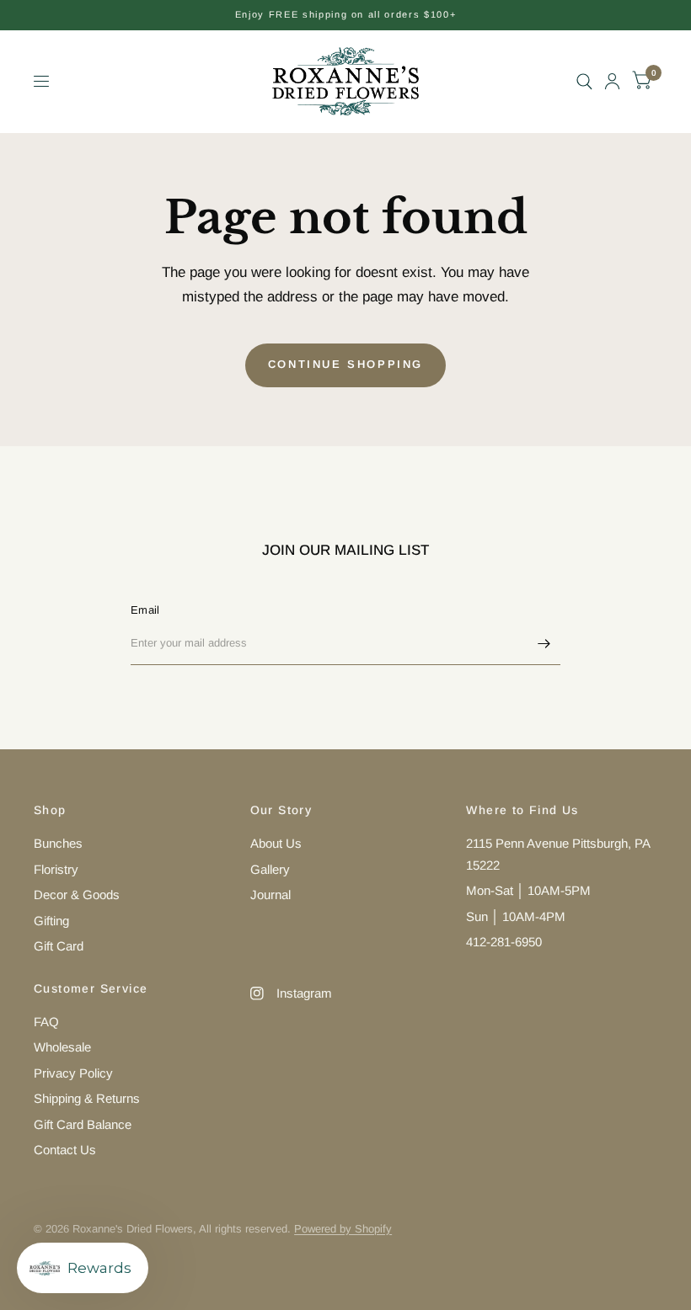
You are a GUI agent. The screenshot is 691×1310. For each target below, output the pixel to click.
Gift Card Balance (82, 1124)
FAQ (46, 1021)
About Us (276, 843)
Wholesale (62, 1047)
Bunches (58, 843)
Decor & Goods (77, 894)
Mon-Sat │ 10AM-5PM (528, 890)
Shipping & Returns (87, 1098)
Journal (270, 894)
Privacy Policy (73, 1073)
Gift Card (58, 946)
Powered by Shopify (343, 1228)
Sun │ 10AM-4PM (515, 916)
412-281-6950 (504, 942)
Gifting (51, 920)
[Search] (584, 81)
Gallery (270, 869)
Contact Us (65, 1149)
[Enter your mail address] (543, 643)
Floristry (56, 869)
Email (145, 610)
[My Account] (612, 81)
